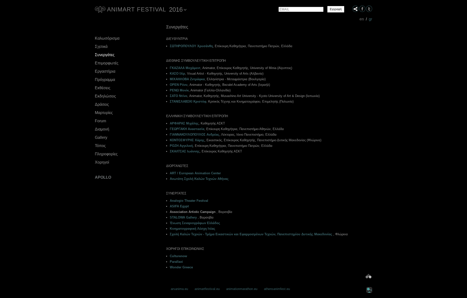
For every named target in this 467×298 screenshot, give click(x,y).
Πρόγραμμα (105, 80)
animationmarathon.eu (241, 289)
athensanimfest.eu (277, 289)
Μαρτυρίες (104, 113)
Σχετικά (101, 46)
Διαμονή (102, 129)
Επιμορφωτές (106, 63)
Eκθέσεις (102, 88)
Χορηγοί (102, 162)
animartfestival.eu (207, 289)
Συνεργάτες (105, 55)
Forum (100, 121)
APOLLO (103, 177)
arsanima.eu (179, 289)
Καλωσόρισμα (107, 38)
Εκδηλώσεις (105, 96)
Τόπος (100, 146)
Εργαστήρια (105, 71)
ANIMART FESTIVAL (136, 9)
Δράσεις (102, 104)
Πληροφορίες (106, 154)
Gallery (101, 137)
